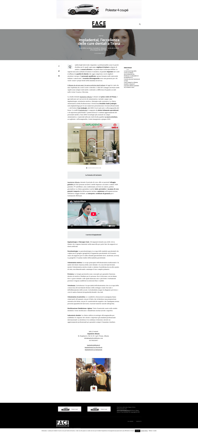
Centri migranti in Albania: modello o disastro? (131, 83)
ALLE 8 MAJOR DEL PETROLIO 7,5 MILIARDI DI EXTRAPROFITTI (131, 76)
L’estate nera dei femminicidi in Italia (132, 80)
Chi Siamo (130, 421)
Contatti (139, 421)
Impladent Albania (86, 97)
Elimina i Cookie (152, 431)
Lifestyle (101, 35)
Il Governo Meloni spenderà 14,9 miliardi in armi (131, 86)
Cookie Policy (144, 431)
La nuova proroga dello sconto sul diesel (130, 72)
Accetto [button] (137, 431)
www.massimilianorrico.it (124, 411)
